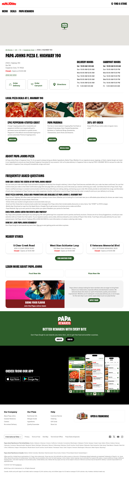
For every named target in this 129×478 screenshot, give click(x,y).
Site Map (45, 437)
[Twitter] (115, 437)
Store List (54, 424)
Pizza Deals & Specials (72, 437)
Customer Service (56, 416)
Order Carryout (38, 84)
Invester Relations (10, 419)
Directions (61, 84)
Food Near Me (35, 273)
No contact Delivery (10, 424)
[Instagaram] (123, 437)
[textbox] (64, 187)
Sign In (69, 339)
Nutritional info (32, 416)
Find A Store (120, 3)
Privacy (27, 437)
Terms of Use (36, 437)
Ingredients (31, 421)
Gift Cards (54, 421)
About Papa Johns (10, 416)
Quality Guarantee (33, 424)
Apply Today (94, 300)
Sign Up (59, 339)
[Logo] (9, 3)
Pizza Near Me (94, 273)
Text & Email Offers (57, 437)
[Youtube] (119, 437)
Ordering (53, 419)
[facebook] (111, 437)
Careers (6, 421)
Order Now (12, 139)
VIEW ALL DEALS (64, 148)
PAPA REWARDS (26, 11)
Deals (13, 11)
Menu (5, 11)
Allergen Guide (32, 419)
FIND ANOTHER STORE (64, 258)
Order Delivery (16, 84)
